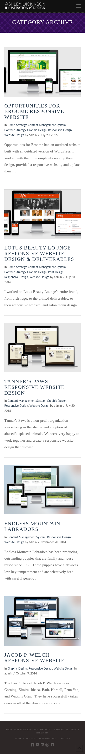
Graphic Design (37, 130)
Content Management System (47, 125)
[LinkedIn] (42, 745)
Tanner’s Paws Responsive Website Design (34, 387)
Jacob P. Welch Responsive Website (34, 657)
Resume (30, 738)
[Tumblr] (52, 745)
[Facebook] (32, 745)
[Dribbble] (47, 745)
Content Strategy (15, 130)
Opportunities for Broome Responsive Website (34, 111)
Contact (65, 738)
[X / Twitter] (37, 745)
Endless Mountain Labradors (32, 526)
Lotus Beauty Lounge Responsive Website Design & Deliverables (39, 253)
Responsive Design (60, 130)
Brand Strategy (17, 125)
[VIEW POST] (42, 72)
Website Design (14, 135)
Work (18, 738)
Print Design (56, 272)
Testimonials (47, 738)
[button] (78, 6)
